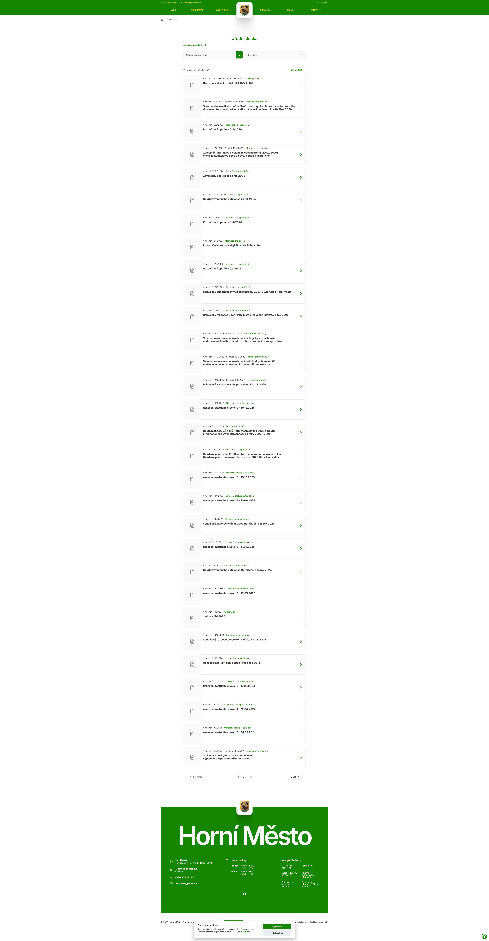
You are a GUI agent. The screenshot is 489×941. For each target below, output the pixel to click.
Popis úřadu (307, 866)
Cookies (313, 922)
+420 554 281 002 (170, 3)
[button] (198, 10)
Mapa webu (323, 922)
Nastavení (245, 932)
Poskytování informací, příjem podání (310, 884)
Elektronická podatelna (288, 867)
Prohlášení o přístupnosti (298, 922)
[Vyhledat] (239, 54)
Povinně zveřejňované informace (308, 875)
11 (251, 777)
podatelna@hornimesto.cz (192, 3)
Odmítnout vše (277, 933)
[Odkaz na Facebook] (244, 894)
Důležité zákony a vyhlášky (289, 874)
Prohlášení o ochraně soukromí (287, 884)
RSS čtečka (324, 3)
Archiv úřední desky (193, 45)
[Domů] (162, 19)
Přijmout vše (277, 927)
